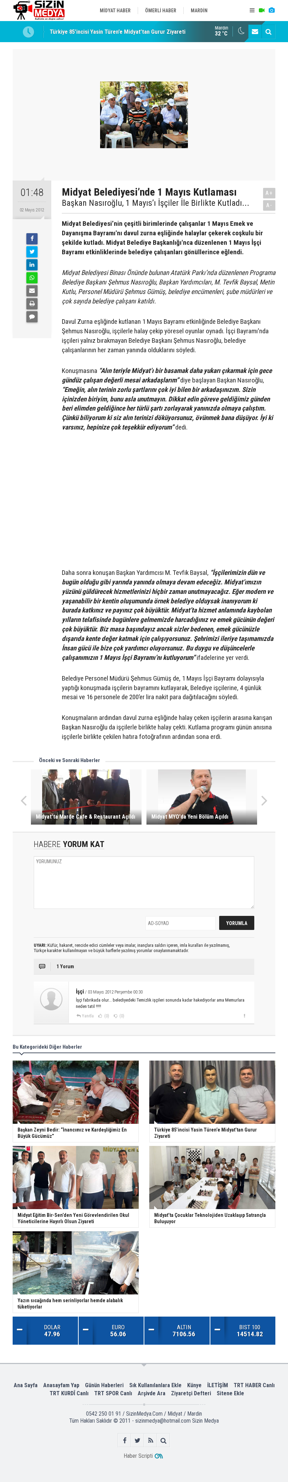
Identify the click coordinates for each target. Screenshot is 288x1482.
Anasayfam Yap (61, 1385)
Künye (194, 1385)
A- (269, 205)
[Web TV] (262, 10)
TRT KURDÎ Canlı (69, 1393)
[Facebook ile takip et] (124, 1440)
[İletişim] (255, 32)
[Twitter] (32, 251)
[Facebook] (32, 238)
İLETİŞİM (217, 1385)
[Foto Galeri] (271, 10)
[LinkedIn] (32, 264)
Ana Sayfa (26, 1385)
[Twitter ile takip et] (137, 1440)
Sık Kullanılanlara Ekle (155, 1385)
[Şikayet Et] (244, 1015)
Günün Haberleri (104, 1385)
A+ (269, 193)
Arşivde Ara (151, 1393)
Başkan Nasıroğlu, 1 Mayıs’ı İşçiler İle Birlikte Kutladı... (155, 203)
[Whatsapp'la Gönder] (32, 277)
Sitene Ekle (230, 1393)
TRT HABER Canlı (254, 1385)
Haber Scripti (138, 1456)
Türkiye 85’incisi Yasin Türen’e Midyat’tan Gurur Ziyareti (117, 31)
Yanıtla (88, 1016)
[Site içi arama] (268, 32)
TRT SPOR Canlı (113, 1393)
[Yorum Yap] (32, 316)
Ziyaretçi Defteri (191, 1393)
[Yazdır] (32, 303)
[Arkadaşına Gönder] (32, 290)
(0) (106, 1016)
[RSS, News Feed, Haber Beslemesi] (150, 1440)
